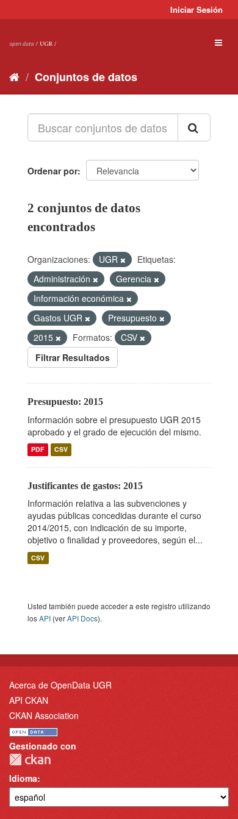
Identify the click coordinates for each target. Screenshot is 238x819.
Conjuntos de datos (86, 77)
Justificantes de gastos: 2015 (85, 486)
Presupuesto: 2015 (65, 401)
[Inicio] (14, 76)
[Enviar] (194, 127)
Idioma (23, 778)
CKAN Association (44, 715)
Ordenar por (52, 171)
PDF (37, 449)
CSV (61, 449)
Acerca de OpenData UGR (60, 685)
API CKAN (28, 700)
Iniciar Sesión (196, 9)
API (45, 618)
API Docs (82, 618)
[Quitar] (123, 260)
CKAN (30, 759)
